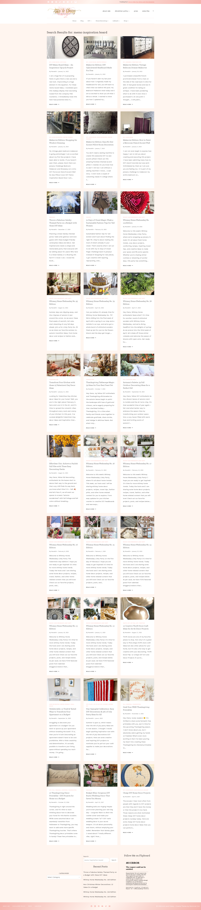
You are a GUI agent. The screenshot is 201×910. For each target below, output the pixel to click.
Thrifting (142, 623)
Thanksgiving (90, 379)
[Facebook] (48, 2)
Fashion (88, 217)
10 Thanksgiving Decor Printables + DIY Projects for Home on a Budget (61, 796)
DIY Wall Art (134, 623)
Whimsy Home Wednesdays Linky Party (134, 217)
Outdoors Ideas (131, 379)
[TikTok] (60, 2)
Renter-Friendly (102, 62)
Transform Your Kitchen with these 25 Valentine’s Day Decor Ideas (62, 385)
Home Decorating (57, 137)
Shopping (65, 790)
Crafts (125, 623)
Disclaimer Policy (19, 906)
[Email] (67, 2)
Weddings (52, 217)
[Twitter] (71, 2)
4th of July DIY (98, 704)
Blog (82, 21)
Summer (105, 704)
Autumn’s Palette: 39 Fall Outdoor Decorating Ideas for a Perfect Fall (136, 385)
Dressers (128, 62)
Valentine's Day (53, 379)
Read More (54, 104)
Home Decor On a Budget (141, 790)
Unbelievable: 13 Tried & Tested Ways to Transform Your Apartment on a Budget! (62, 712)
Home (74, 21)
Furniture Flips (136, 62)
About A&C (107, 11)
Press (136, 11)
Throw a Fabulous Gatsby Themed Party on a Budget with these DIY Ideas (63, 223)
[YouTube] (63, 2)
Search (85, 856)
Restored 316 (195, 906)
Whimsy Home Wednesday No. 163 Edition (99, 897)
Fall (124, 379)
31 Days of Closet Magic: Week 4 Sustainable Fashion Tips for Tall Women (100, 223)
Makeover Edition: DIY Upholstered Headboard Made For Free (99, 68)
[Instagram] (52, 2)
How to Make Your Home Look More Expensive (141, 2)
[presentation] (64, 47)
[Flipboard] (75, 2)
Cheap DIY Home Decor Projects (137, 793)
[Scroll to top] (197, 903)
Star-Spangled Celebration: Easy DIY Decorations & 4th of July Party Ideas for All (100, 712)
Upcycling (63, 62)
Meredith (54, 71)
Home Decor (55, 62)
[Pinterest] (56, 2)
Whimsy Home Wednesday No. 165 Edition (99, 880)
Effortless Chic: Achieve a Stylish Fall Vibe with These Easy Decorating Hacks (63, 466)
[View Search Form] (153, 11)
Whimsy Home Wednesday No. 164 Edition (99, 892)
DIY (50, 62)
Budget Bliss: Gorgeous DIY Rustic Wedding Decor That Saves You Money (98, 796)
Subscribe (145, 11)
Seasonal (129, 704)
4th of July (89, 704)
